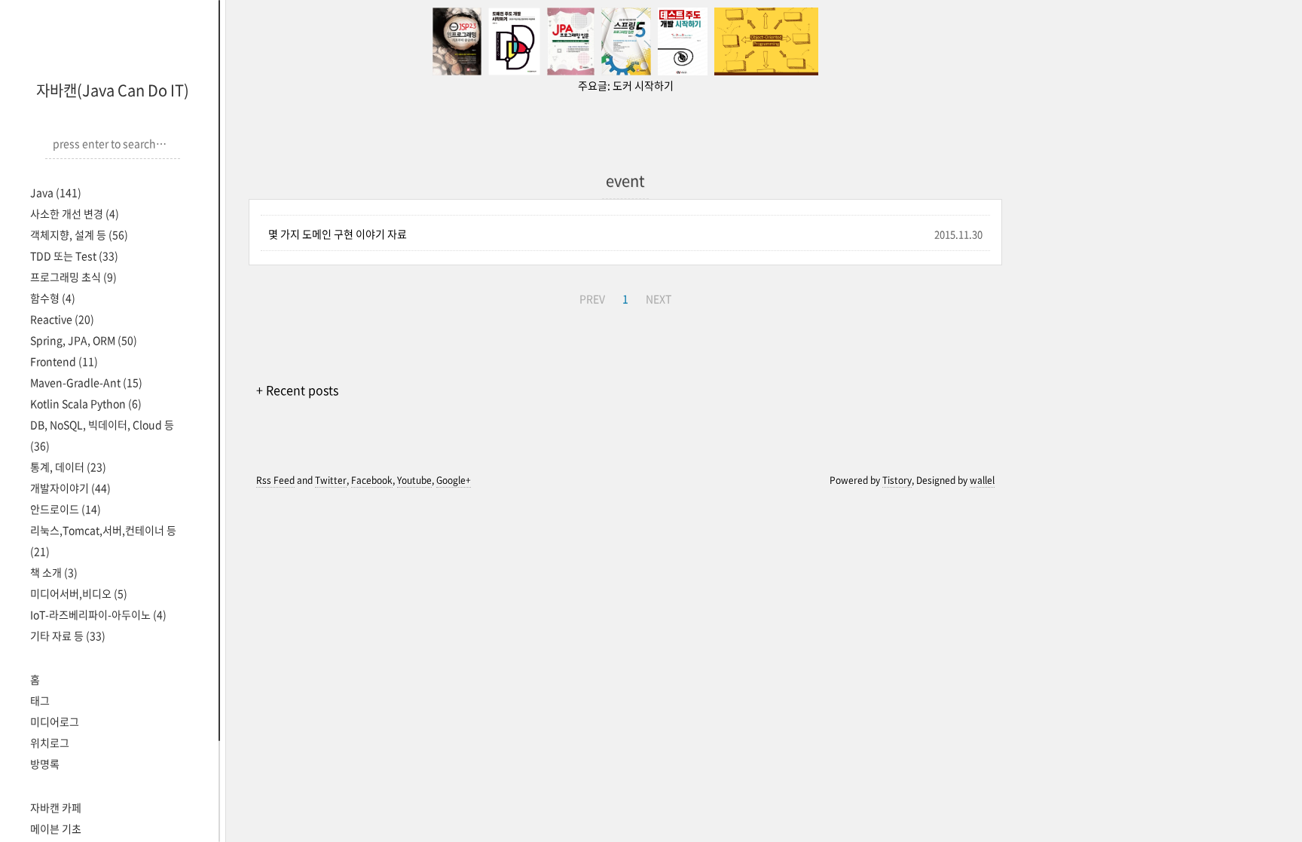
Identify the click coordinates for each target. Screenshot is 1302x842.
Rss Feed (275, 480)
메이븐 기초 (55, 828)
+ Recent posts (297, 390)
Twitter (331, 480)
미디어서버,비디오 (78, 593)
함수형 (52, 297)
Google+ (453, 480)
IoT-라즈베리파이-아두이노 (98, 614)
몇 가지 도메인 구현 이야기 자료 (337, 233)
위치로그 (49, 742)
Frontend (64, 361)
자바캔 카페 (55, 807)
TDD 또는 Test (74, 255)
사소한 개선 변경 (74, 213)
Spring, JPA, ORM (83, 340)
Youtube (414, 480)
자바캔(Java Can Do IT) (112, 90)
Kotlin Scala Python (86, 403)
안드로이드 (65, 508)
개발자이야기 (70, 487)
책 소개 (54, 572)
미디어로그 (54, 721)
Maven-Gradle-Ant (86, 382)
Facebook (372, 480)
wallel (982, 480)
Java (55, 192)
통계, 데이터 (68, 466)
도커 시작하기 (643, 85)
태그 (40, 700)
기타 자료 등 (67, 635)
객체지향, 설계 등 (79, 234)
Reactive (62, 318)
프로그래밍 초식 (73, 276)
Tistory (897, 480)
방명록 (45, 763)
